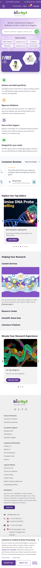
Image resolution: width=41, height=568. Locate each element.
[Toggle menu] (3, 6)
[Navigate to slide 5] (22, 246)
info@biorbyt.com (13, 514)
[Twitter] (18, 409)
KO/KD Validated (7, 42)
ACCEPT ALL (8, 563)
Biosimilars (7, 46)
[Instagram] (26, 409)
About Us (7, 449)
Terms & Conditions (10, 471)
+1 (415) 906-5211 (15, 518)
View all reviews (31, 162)
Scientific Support (10, 437)
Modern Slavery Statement (13, 481)
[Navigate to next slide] (36, 62)
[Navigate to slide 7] (27, 246)
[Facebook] (22, 409)
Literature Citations (11, 325)
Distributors (8, 434)
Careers (6, 459)
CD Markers (33, 42)
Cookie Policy (8, 478)
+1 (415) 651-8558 (15, 525)
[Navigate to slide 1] (18, 386)
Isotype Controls (20, 46)
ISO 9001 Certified (12, 2)
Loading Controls (20, 42)
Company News (9, 456)
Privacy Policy (8, 475)
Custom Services (9, 263)
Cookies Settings (34, 562)
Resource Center (9, 311)
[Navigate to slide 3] (18, 246)
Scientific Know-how (11, 318)
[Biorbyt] (20, 13)
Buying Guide (8, 431)
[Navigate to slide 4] (20, 246)
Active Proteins (33, 46)
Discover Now (13, 380)
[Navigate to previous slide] (5, 62)
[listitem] (16, 175)
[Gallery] (20, 61)
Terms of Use (8, 468)
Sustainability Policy (10, 484)
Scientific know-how (10, 422)
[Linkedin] (15, 409)
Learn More (12, 240)
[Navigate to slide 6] (24, 246)
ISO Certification (9, 453)
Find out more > (7, 304)
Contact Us (7, 446)
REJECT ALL (23, 563)
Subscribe (9, 507)
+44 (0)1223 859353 (16, 521)
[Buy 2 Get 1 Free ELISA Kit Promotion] (20, 61)
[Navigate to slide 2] (16, 246)
